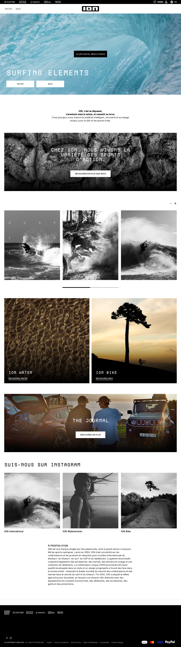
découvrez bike (104, 378)
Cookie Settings (117, 642)
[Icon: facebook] (7, 638)
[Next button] (175, 203)
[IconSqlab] (47, 2)
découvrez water (18, 378)
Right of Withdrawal (90, 642)
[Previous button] (171, 203)
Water (8, 8)
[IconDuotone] (9, 2)
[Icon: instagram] (11, 638)
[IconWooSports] (58, 2)
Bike (18, 8)
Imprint (49, 642)
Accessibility (104, 642)
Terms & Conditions (61, 642)
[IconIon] (22, 2)
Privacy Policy (76, 642)
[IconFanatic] (35, 2)
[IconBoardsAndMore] (7, 612)
